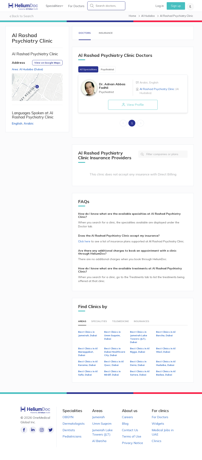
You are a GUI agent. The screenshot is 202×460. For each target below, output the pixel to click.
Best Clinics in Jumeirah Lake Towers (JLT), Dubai (138, 336)
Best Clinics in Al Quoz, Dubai (113, 363)
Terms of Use (131, 436)
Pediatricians (72, 436)
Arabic (29, 123)
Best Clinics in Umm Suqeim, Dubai (112, 335)
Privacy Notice (132, 443)
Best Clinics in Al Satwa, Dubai (139, 373)
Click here (84, 241)
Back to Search (23, 16)
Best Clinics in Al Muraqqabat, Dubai (87, 352)
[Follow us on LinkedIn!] (32, 429)
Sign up (176, 6)
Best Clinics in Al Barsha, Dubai (165, 333)
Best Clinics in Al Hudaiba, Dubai (165, 363)
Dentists (69, 430)
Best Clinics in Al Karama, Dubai (87, 363)
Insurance (106, 32)
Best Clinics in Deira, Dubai (138, 363)
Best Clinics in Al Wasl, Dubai (165, 350)
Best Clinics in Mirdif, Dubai (112, 373)
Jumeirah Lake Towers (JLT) (102, 432)
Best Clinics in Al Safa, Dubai (87, 373)
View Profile (135, 105)
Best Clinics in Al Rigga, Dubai (139, 350)
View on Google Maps (47, 62)
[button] (37, 87)
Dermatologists (74, 423)
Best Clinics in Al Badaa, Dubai (165, 373)
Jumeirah (98, 417)
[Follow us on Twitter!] (50, 429)
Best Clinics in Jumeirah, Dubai (87, 333)
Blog (125, 423)
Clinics (156, 441)
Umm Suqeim (101, 423)
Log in (159, 6)
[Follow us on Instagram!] (41, 429)
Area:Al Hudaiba (27, 69)
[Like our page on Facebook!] (24, 429)
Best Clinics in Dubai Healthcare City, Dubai (114, 352)
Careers (127, 417)
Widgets (158, 423)
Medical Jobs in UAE (163, 432)
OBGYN (68, 417)
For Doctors (76, 6)
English (17, 123)
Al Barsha (99, 441)
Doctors (85, 32)
